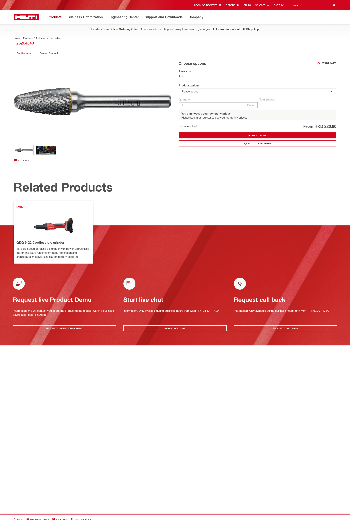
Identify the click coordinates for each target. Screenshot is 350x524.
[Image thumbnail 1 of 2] (24, 150)
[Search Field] (333, 5)
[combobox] (312, 5)
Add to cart (259, 135)
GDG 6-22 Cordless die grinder (40, 242)
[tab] (23, 53)
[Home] (26, 17)
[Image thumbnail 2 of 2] (46, 150)
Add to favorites (259, 143)
